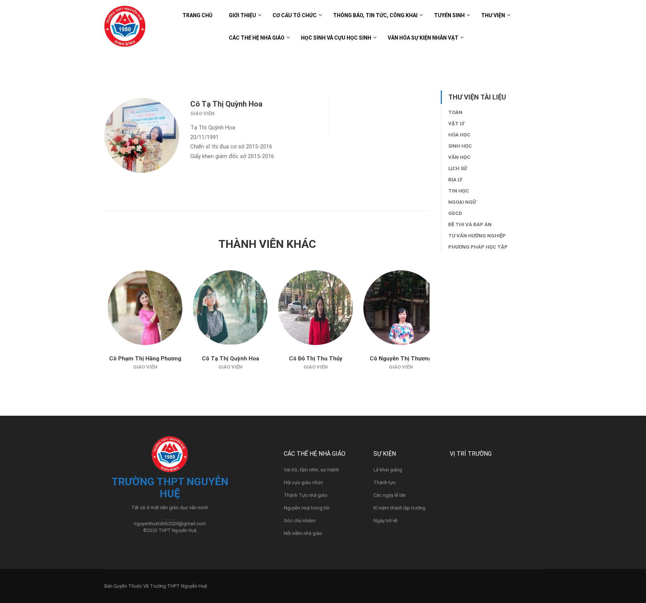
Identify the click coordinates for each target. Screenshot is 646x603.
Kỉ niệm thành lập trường (399, 508)
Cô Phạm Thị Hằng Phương (145, 358)
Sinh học (460, 146)
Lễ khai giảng (387, 470)
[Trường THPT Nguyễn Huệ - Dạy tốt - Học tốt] (124, 30)
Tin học (458, 191)
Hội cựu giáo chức (303, 482)
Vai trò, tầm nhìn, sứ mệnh (311, 470)
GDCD (455, 213)
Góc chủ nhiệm (300, 520)
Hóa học (459, 135)
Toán (455, 112)
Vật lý (456, 123)
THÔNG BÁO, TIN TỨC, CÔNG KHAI (375, 15)
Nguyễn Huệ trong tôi (306, 508)
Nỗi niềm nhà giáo (303, 533)
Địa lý (455, 179)
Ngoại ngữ (462, 202)
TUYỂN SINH (449, 15)
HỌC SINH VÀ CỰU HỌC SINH (336, 38)
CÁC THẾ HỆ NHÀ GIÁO (256, 38)
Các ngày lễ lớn (389, 495)
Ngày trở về (385, 520)
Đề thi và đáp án (470, 224)
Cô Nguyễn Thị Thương (401, 358)
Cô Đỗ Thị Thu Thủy (315, 358)
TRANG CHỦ (197, 15)
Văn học (459, 157)
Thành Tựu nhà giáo (305, 495)
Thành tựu (384, 482)
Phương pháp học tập (478, 247)
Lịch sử (457, 168)
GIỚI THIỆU (242, 15)
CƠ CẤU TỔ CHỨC (295, 15)
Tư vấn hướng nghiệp (477, 236)
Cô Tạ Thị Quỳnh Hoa (230, 358)
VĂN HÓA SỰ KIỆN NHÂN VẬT (423, 38)
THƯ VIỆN (493, 15)
